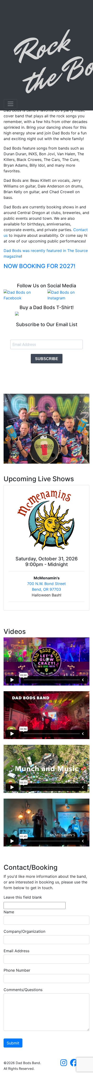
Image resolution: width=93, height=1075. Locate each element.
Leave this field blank (23, 897)
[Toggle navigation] (10, 104)
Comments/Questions (23, 989)
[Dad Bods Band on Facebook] (74, 1064)
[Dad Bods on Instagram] (68, 295)
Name (9, 912)
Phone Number (17, 970)
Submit (13, 1043)
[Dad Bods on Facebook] (25, 295)
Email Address (16, 950)
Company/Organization (24, 931)
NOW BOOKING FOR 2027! (39, 266)
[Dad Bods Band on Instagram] (63, 1064)
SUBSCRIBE (46, 359)
